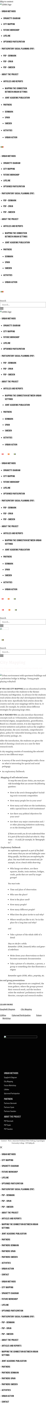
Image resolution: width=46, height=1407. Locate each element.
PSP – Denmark (9, 55)
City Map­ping (26, 1009)
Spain (7, 117)
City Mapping (9, 24)
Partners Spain (9, 1107)
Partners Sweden (10, 1111)
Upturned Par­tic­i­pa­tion (21, 1015)
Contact (5, 1274)
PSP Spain (7, 1125)
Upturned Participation (14, 41)
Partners (7, 104)
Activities (7, 130)
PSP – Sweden (9, 67)
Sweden (8, 123)
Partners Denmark (10, 1103)
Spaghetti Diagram (11, 18)
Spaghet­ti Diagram (7, 1009)
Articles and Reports (13, 81)
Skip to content (6, 1)
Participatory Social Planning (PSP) (18, 48)
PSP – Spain (8, 61)
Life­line (3, 1015)
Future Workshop (11, 30)
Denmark (9, 111)
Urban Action (11, 137)
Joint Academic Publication (17, 97)
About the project (10, 74)
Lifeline (6, 35)
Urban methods (9, 11)
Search (3, 301)
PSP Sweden (8, 1129)
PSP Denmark (8, 1121)
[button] (23, 777)
